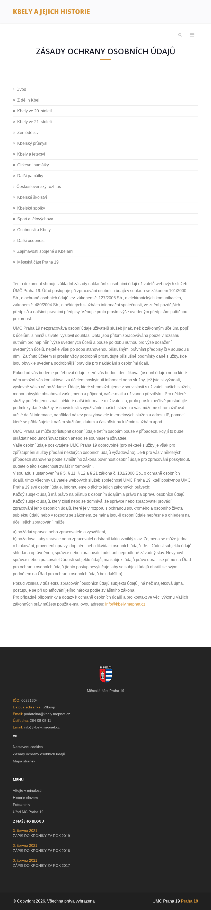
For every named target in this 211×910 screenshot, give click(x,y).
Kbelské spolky (31, 208)
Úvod (21, 89)
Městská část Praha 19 (38, 262)
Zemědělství (28, 132)
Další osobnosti (31, 240)
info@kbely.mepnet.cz (125, 604)
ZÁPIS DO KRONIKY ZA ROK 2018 (41, 851)
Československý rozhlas (38, 186)
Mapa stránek (24, 761)
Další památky (30, 176)
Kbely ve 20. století (34, 111)
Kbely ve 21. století (34, 122)
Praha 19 (189, 901)
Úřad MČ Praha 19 (28, 812)
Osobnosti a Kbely (34, 230)
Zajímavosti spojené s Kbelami (45, 251)
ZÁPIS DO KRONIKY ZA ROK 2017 (41, 865)
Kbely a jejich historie (51, 11)
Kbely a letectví (31, 154)
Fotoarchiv (21, 805)
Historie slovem (25, 798)
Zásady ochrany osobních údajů (39, 754)
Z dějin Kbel (28, 100)
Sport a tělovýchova (35, 219)
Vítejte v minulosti (27, 790)
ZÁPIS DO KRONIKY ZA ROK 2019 (41, 836)
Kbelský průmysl (32, 143)
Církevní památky (33, 165)
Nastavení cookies (28, 747)
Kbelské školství (32, 197)
